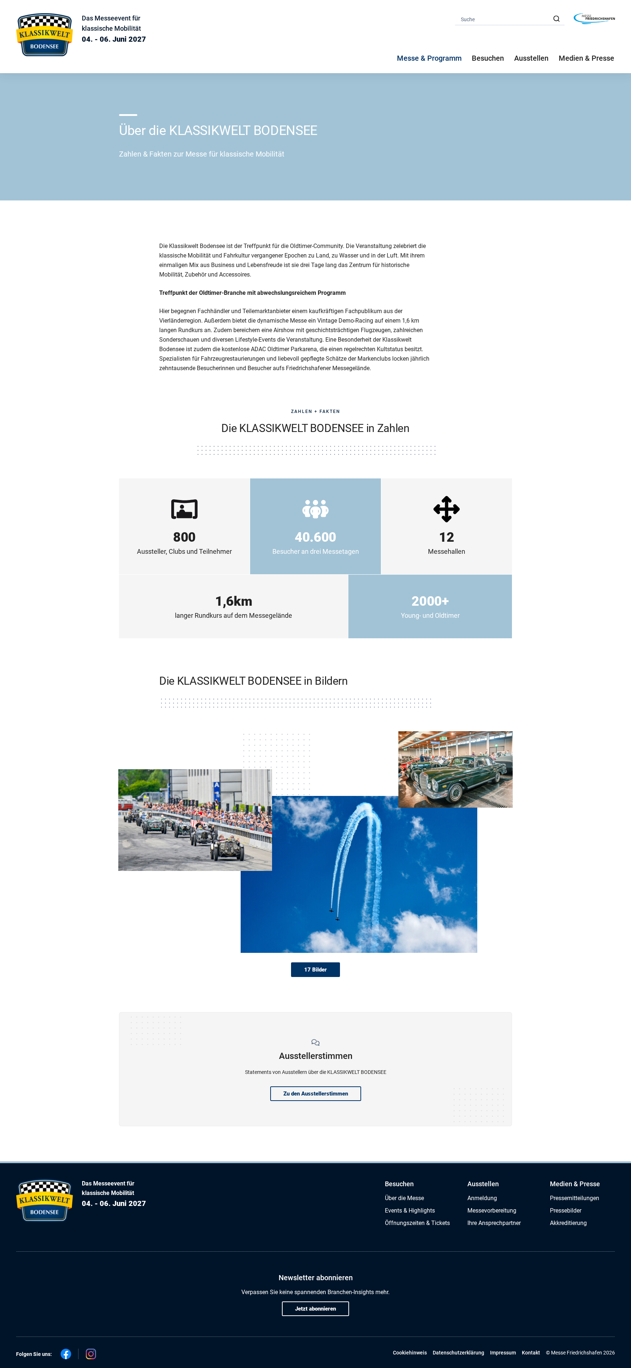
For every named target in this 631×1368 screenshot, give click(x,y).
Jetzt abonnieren (315, 1308)
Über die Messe (404, 1198)
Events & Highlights (410, 1210)
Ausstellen (483, 1184)
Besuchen (399, 1184)
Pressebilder (565, 1210)
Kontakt (531, 1353)
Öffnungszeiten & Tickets (417, 1222)
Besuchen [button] (488, 58)
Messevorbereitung (491, 1210)
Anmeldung (482, 1198)
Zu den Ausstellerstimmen (315, 1093)
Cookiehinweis (410, 1353)
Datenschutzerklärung (458, 1353)
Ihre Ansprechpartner (494, 1222)
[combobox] (510, 18)
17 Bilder (315, 969)
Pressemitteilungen (574, 1198)
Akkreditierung (568, 1222)
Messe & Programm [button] (429, 58)
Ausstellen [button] (531, 58)
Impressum (503, 1353)
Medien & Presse (586, 58)
